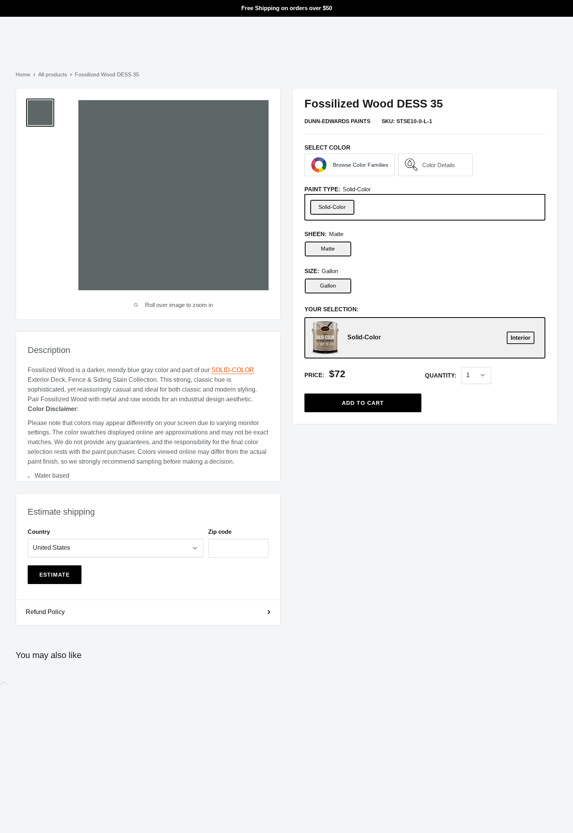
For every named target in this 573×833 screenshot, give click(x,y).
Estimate (54, 575)
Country (39, 531)
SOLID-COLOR (232, 370)
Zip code (220, 531)
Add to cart (363, 402)
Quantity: (440, 375)
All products (52, 74)
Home (23, 74)
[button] (349, 165)
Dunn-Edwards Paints (337, 121)
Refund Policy (45, 612)
